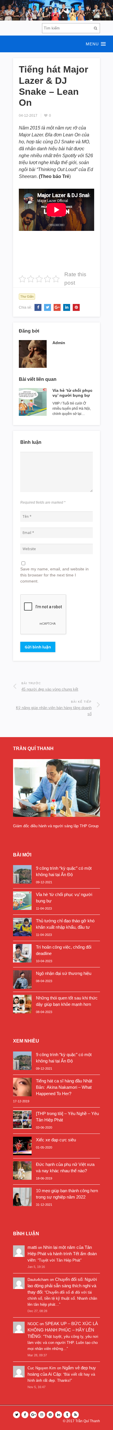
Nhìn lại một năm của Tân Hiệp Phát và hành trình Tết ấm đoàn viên (62, 1253)
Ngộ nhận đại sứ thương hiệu (63, 973)
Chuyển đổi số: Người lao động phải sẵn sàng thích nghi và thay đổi (62, 1285)
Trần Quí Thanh (87, 1421)
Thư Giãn (27, 296)
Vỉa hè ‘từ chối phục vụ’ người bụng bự (72, 393)
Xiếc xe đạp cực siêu (56, 1139)
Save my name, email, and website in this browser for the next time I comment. (54, 575)
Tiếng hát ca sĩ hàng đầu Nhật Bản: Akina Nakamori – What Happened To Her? (64, 1087)
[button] (56, 44)
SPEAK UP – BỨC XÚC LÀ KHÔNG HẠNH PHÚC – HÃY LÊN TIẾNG (63, 1330)
